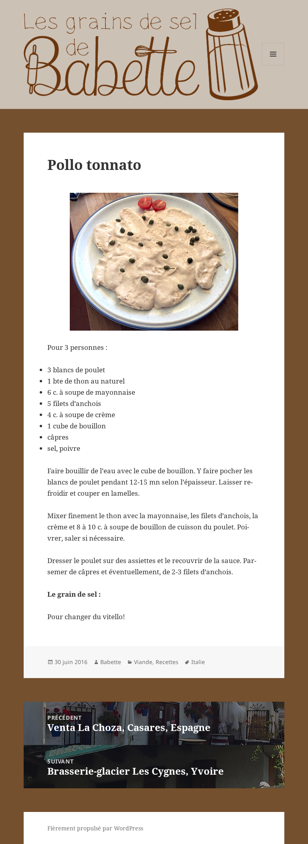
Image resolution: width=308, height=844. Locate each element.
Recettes (167, 662)
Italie (198, 662)
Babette (110, 662)
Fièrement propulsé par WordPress (95, 828)
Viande (143, 662)
